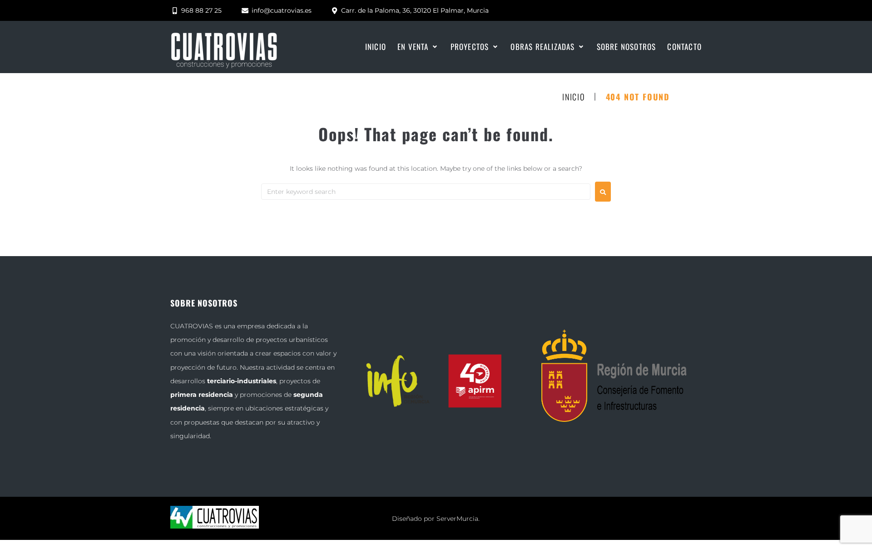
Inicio (573, 97)
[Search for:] (425, 191)
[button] (418, 46)
